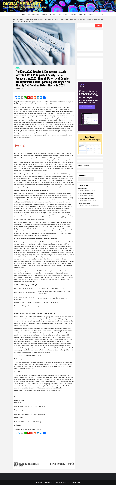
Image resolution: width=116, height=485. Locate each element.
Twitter (42, 390)
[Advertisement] (44, 447)
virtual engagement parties (22, 215)
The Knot (35, 111)
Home (23, 14)
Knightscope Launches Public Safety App (62, 463)
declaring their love (56, 185)
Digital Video (35, 14)
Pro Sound (73, 14)
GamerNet (91, 14)
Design (80, 14)
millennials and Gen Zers (54, 242)
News (28, 14)
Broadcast (44, 14)
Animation (65, 14)
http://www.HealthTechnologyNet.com (88, 205)
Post (54, 14)
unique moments (30, 187)
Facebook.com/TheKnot (21, 390)
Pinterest (47, 390)
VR (50, 14)
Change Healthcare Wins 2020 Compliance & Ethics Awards (27, 464)
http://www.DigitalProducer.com (86, 195)
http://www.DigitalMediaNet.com (87, 200)
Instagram (56, 390)
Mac (59, 14)
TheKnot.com (41, 388)
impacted (39, 113)
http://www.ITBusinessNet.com (86, 190)
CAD (85, 14)
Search (98, 25)
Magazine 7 (70, 482)
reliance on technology (55, 248)
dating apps (32, 244)
